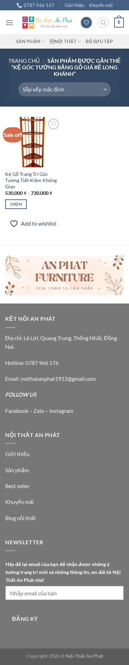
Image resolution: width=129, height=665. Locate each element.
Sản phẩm (17, 470)
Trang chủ (24, 60)
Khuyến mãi (100, 5)
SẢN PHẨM (28, 41)
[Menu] (9, 22)
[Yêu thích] (86, 22)
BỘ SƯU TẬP (99, 41)
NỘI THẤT (63, 41)
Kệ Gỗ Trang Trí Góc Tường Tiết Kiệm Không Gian (31, 180)
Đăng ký (25, 619)
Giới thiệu (74, 5)
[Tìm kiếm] (103, 22)
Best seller (17, 486)
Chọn (16, 204)
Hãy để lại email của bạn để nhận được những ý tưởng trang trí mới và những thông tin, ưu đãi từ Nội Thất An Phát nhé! (63, 572)
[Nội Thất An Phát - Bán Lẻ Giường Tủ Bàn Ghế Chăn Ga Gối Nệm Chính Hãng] (47, 23)
